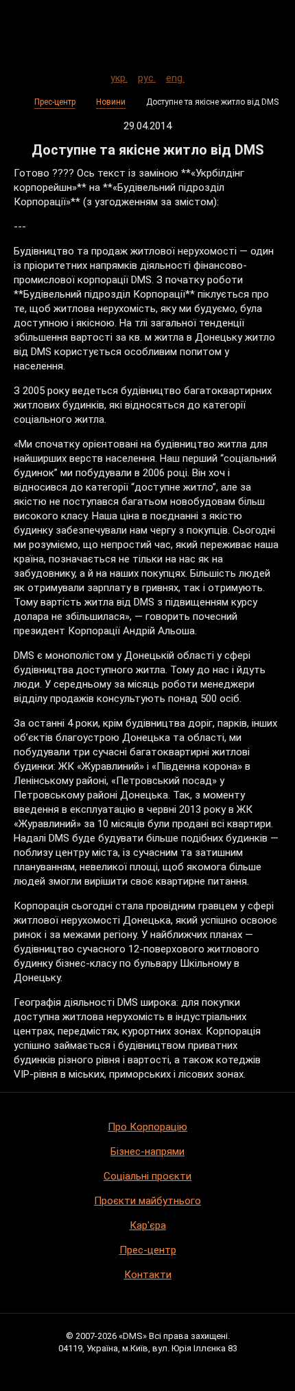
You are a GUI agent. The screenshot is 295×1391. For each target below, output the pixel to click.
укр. (119, 76)
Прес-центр (54, 102)
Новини (111, 102)
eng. (175, 76)
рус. (147, 76)
